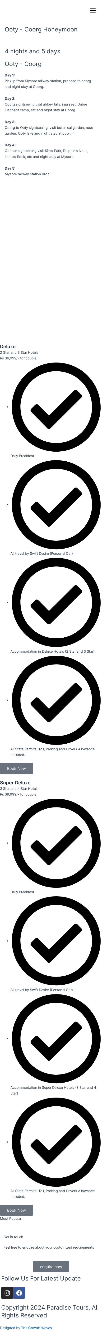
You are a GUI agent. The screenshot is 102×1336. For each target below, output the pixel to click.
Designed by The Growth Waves (26, 1328)
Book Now (16, 768)
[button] (93, 10)
